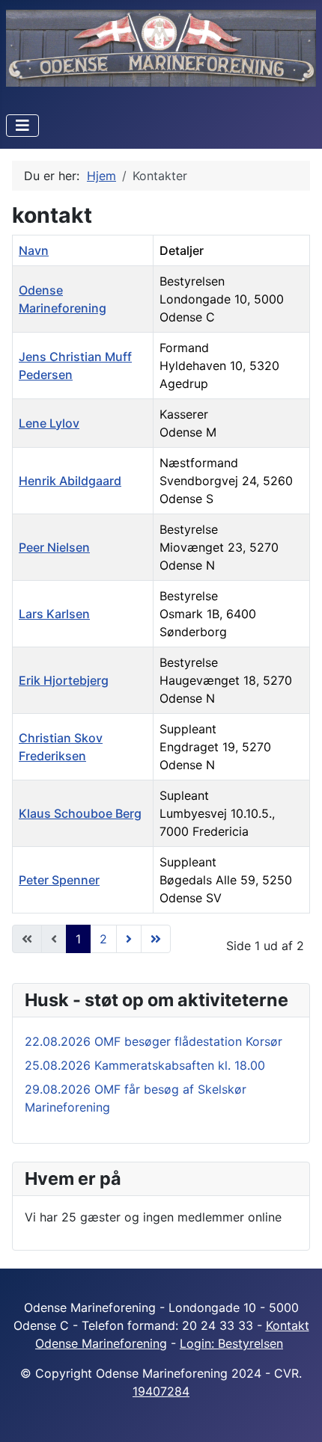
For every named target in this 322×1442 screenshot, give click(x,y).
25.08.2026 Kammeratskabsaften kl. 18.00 (145, 1065)
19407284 (161, 1391)
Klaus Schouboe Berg (80, 813)
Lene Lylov (49, 423)
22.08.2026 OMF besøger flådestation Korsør (153, 1041)
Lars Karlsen (54, 613)
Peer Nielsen (54, 547)
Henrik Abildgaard (70, 480)
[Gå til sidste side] (156, 939)
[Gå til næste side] (129, 939)
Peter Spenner (59, 879)
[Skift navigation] (22, 125)
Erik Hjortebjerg (64, 680)
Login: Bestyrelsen (231, 1343)
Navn (34, 250)
